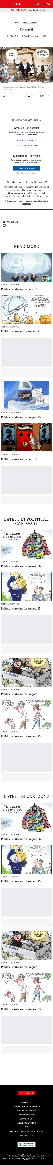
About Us (26, 1102)
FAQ (26, 1127)
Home (17, 23)
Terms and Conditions (26, 1111)
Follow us (34, 96)
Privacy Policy (26, 1115)
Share (8, 96)
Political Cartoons (30, 23)
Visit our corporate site (35, 1156)
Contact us (26, 204)
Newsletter (46, 96)
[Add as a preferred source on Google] (26, 1144)
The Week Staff (16, 36)
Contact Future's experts (26, 1106)
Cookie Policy (27, 1119)
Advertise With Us (26, 1123)
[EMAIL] (5, 225)
